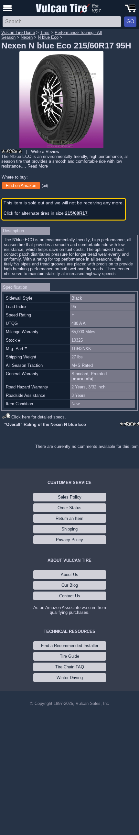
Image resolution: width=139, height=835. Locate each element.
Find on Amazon (21, 185)
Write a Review (45, 151)
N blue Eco (48, 37)
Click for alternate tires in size (46, 213)
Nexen (27, 37)
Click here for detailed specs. (38, 417)
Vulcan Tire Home (18, 32)
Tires (44, 32)
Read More (37, 166)
